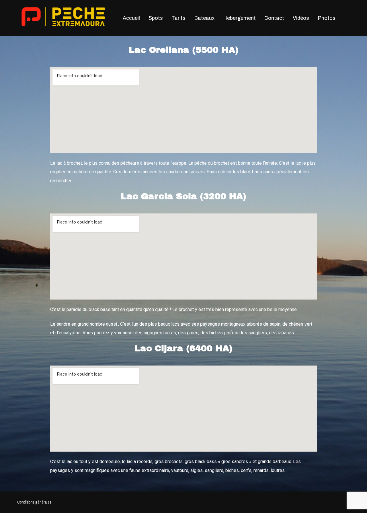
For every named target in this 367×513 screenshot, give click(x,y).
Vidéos (301, 18)
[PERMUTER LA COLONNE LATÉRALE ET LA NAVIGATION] (344, 17)
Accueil (131, 18)
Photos (326, 18)
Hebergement (239, 18)
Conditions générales (34, 502)
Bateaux (204, 18)
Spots (156, 18)
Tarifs (178, 18)
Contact (274, 18)
